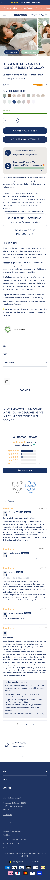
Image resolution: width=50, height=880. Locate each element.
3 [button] (26, 724)
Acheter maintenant (25, 139)
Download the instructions (25, 232)
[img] (8, 509)
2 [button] (22, 724)
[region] (25, 747)
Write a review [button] (25, 470)
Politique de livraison (12, 843)
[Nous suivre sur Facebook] (4, 823)
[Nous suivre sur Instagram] (11, 823)
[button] (13, 451)
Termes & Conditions (12, 831)
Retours (6, 848)
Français (33, 15)
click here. (36, 222)
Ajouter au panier (25, 130)
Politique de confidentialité (14, 839)
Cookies (6, 835)
